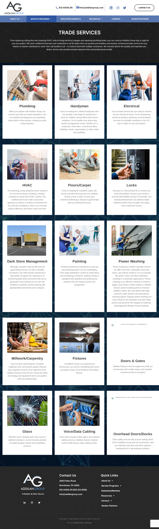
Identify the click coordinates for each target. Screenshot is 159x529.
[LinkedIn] (24, 502)
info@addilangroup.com (70, 494)
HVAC (27, 185)
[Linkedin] (111, 8)
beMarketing (78, 523)
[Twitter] (125, 8)
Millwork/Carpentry (27, 358)
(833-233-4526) (80, 490)
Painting (79, 261)
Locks (132, 185)
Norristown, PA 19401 (69, 485)
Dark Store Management (27, 261)
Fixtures (79, 358)
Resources (94, 19)
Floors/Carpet (79, 185)
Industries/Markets (71, 19)
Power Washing (132, 261)
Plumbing (27, 106)
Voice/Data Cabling (79, 431)
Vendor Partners (140, 19)
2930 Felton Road (67, 481)
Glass (27, 431)
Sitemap (88, 523)
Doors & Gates (133, 361)
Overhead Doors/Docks (132, 434)
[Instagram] (118, 8)
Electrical (131, 106)
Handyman (79, 106)
